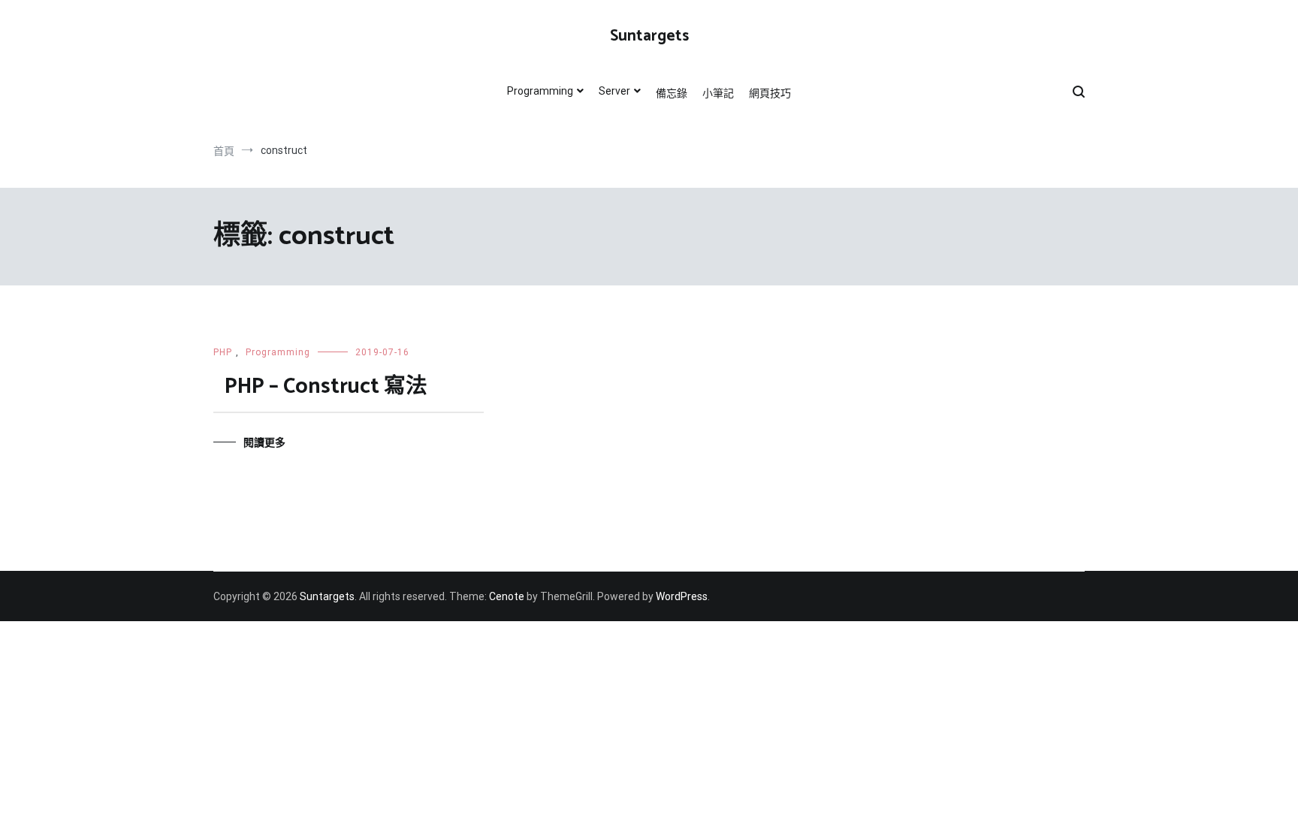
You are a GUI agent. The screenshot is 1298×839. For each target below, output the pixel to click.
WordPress (682, 596)
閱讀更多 (264, 442)
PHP (222, 352)
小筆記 (718, 93)
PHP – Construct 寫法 (326, 387)
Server (614, 91)
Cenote (506, 596)
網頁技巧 (770, 93)
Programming (540, 91)
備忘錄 (671, 93)
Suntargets (649, 36)
